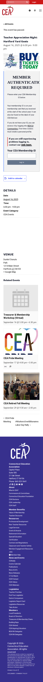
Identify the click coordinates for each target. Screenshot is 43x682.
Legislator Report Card (17, 601)
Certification (13, 540)
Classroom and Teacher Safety (20, 546)
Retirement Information (17, 534)
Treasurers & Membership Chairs (21, 619)
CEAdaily (12, 561)
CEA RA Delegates (15, 634)
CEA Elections (14, 499)
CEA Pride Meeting (13, 358)
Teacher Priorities (15, 592)
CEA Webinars (14, 585)
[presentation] (21, 298)
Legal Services (14, 528)
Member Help (16, 555)
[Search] (27, 2)
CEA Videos (13, 582)
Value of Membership (17, 513)
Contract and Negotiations (18, 543)
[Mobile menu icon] (40, 10)
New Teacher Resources (17, 525)
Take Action (13, 607)
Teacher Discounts (15, 516)
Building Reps (14, 622)
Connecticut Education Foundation (21, 496)
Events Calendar (15, 564)
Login (34, 2)
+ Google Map (9, 272)
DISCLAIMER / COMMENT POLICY (17, 673)
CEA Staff (12, 505)
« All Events (8, 24)
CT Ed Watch (13, 576)
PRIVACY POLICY (12, 670)
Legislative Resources (17, 604)
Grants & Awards (15, 531)
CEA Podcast (13, 579)
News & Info (13, 570)
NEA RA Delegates (15, 631)
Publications (13, 567)
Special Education (15, 537)
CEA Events (8, 214)
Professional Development (18, 521)
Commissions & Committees (19, 493)
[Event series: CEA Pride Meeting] (10, 366)
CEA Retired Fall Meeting (17, 403)
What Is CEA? (13, 490)
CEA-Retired (13, 625)
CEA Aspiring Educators (17, 628)
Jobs (10, 552)
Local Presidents (15, 613)
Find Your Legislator (16, 595)
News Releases (14, 573)
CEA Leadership (14, 502)
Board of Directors (15, 616)
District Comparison (16, 598)
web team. (26, 144)
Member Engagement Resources (21, 549)
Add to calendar (15, 178)
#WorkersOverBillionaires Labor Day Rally (27, 423)
